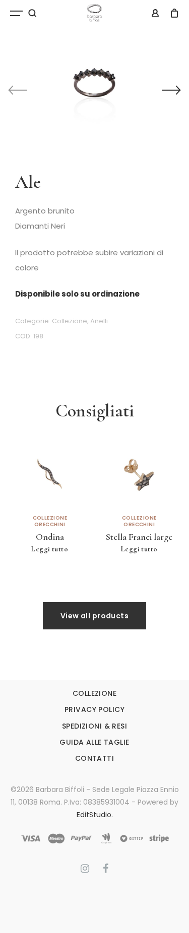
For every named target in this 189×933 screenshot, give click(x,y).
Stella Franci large (139, 536)
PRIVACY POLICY (94, 709)
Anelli (99, 321)
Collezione (69, 321)
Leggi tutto (49, 549)
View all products (94, 616)
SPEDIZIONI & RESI (94, 726)
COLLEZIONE (94, 693)
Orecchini (50, 524)
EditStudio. (95, 815)
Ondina (50, 536)
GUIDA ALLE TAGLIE (94, 742)
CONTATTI (94, 758)
